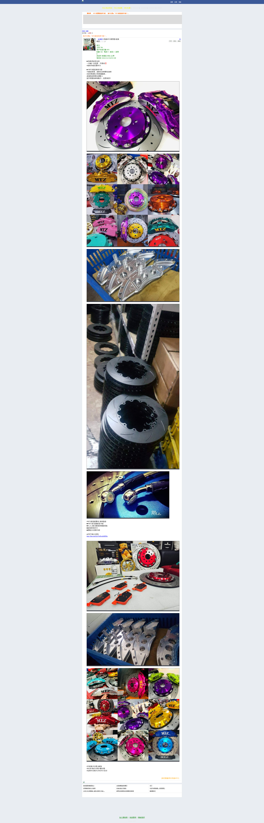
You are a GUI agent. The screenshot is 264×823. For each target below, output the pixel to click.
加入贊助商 (123, 817)
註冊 (176, 2)
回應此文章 (176, 26)
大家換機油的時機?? (121, 785)
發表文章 (157, 26)
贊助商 (89, 13)
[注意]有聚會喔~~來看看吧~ (157, 788)
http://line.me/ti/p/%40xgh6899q (97, 536)
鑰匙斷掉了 (153, 791)
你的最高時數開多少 (88, 785)
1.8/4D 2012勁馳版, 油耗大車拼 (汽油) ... (94, 791)
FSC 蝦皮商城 (107, 8)
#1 (180, 39)
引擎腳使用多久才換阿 (89, 788)
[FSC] (83, 1)
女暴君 (100, 39)
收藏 (87, 31)
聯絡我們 (141, 817)
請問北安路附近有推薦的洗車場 (125, 791)
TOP (170, 41)
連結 (179, 41)
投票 (167, 26)
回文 (175, 41)
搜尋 (171, 2)
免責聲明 (133, 817)
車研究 (159, 8)
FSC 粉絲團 (118, 8)
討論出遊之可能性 (121, 788)
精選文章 (136, 8)
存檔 (83, 31)
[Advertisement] (132, 19)
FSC (84, 13)
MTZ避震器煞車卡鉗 (99, 13)
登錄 (180, 2)
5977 (151, 785)
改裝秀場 (144, 8)
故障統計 (152, 8)
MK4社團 (127, 8)
